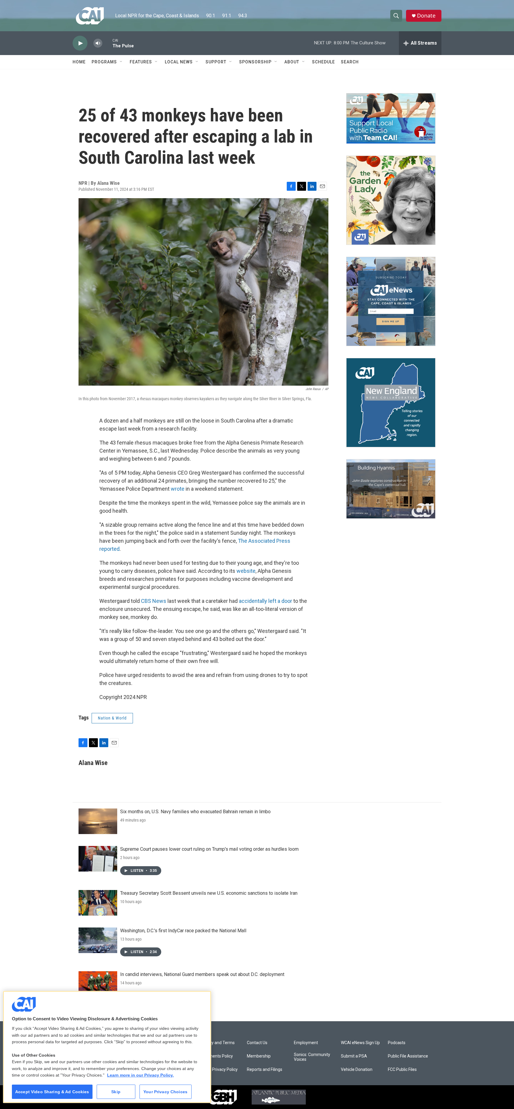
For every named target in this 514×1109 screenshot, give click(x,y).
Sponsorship (255, 62)
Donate (426, 15)
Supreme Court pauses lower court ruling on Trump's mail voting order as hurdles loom (209, 849)
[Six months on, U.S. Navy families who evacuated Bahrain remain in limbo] (98, 821)
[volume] (98, 43)
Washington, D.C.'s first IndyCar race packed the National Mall (183, 930)
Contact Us (257, 1043)
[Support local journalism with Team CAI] (391, 118)
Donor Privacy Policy (219, 1069)
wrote (177, 489)
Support (216, 62)
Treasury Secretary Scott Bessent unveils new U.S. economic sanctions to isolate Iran (208, 893)
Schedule (323, 62)
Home (79, 62)
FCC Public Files (402, 1069)
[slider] (107, 43)
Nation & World (112, 718)
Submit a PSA (354, 1056)
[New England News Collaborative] (391, 402)
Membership (259, 1056)
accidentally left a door (265, 601)
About (291, 62)
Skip (115, 1091)
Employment (306, 1043)
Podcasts (396, 1043)
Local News (179, 62)
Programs (104, 62)
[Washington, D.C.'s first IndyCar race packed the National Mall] (98, 940)
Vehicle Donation (356, 1069)
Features (141, 62)
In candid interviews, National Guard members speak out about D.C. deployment (202, 974)
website (246, 571)
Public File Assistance (408, 1056)
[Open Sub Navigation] (121, 62)
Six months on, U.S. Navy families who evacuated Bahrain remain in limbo (195, 811)
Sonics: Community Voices (312, 1057)
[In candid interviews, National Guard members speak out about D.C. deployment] (98, 984)
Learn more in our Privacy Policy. (140, 1075)
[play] (80, 43)
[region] (107, 1047)
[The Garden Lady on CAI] (391, 200)
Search (350, 62)
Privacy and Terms (217, 1043)
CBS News (153, 601)
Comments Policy (216, 1056)
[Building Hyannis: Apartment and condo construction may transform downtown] (391, 489)
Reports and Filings (264, 1069)
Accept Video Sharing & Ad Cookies (52, 1091)
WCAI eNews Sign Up (360, 1043)
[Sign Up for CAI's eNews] (391, 301)
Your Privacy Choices (165, 1091)
